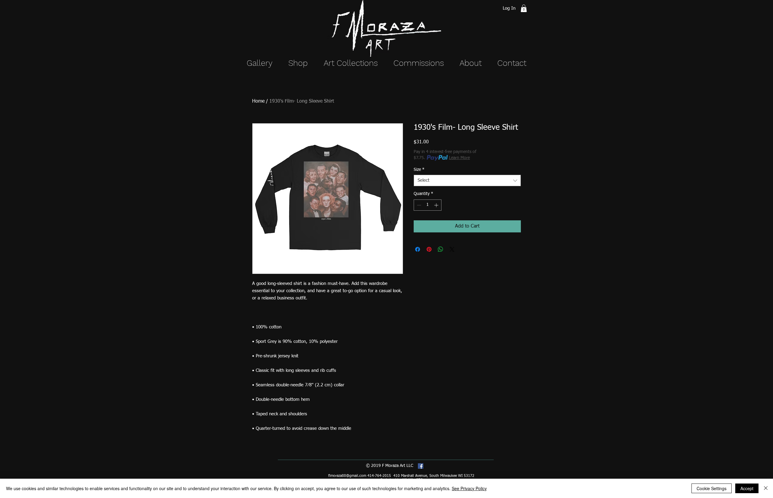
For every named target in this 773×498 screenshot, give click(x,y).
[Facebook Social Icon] (420, 466)
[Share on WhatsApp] (440, 249)
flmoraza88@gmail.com (347, 476)
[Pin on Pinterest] (429, 249)
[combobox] (467, 180)
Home (258, 101)
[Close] (765, 488)
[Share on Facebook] (417, 249)
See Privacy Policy (469, 488)
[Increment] (437, 205)
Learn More (459, 158)
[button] (524, 8)
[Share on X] (452, 249)
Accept (746, 488)
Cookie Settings (711, 488)
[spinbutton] (427, 205)
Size (419, 170)
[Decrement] (418, 205)
